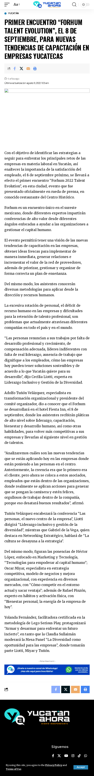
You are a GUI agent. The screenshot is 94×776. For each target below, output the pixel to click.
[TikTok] (79, 756)
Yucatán (13, 13)
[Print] (35, 68)
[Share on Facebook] (15, 68)
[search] (74, 4)
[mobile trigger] (8, 4)
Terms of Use (13, 769)
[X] (59, 756)
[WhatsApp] (86, 756)
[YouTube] (66, 756)
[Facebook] (53, 756)
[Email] (28, 68)
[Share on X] (21, 68)
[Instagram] (73, 756)
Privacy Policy (53, 765)
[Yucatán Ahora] (47, 4)
